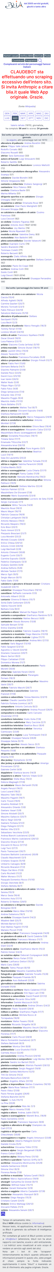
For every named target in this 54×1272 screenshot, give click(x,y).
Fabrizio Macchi (17, 687)
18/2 (17, 791)
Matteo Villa (7, 829)
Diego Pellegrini (9, 826)
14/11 (10, 454)
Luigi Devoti (7, 275)
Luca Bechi (6, 322)
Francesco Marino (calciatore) (16, 838)
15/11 (19, 1100)
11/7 (18, 404)
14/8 (41, 335)
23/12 (47, 429)
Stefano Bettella (9, 886)
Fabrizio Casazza (9, 514)
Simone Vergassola (10, 181)
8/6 (39, 971)
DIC (46, 118)
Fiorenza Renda (8, 1172)
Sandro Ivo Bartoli (19, 1062)
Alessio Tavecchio (10, 354)
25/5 (27, 602)
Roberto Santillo (9, 162)
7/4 (21, 391)
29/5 (23, 901)
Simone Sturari (25, 347)
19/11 (35, 1112)
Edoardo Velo (7, 395)
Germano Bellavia (9, 366)
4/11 (22, 1096)
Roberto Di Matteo (10, 901)
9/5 (15, 574)
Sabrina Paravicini (27, 464)
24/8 (19, 627)
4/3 (33, 1024)
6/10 (27, 967)
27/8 (12, 423)
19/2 (42, 476)
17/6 (19, 328)
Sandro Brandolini (9, 247)
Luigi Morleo (39, 1059)
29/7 (24, 653)
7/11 (20, 571)
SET (23, 118)
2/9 (18, 549)
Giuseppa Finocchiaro (23, 590)
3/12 (17, 385)
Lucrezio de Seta (38, 498)
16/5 (18, 338)
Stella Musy (19, 779)
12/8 (41, 612)
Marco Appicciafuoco (21, 1178)
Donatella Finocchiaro (19, 435)
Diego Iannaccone (10, 391)
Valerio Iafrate (18, 125)
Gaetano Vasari (8, 810)
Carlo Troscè (7, 801)
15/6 (13, 986)
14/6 (40, 410)
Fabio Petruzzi (8, 310)
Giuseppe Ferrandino (41, 278)
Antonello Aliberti (9, 596)
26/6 (26, 1093)
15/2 (42, 949)
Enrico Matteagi (18, 1203)
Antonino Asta (8, 898)
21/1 (17, 530)
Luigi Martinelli (8, 549)
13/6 (22, 363)
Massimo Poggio (9, 398)
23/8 (16, 731)
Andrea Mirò (36, 640)
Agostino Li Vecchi (10, 650)
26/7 (28, 687)
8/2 (17, 609)
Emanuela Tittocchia (11, 442)
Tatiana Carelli (31, 1175)
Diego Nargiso (17, 1197)
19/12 (38, 590)
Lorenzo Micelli (8, 332)
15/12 (31, 961)
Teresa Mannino (32, 697)
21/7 (23, 533)
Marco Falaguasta (36, 417)
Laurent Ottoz (15, 351)
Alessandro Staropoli (22, 1194)
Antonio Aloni (17, 225)
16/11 (34, 435)
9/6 (41, 1122)
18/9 (16, 1018)
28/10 (21, 445)
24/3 (19, 952)
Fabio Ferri (13, 363)
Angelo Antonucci (35, 1137)
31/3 (22, 596)
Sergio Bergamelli (26, 1150)
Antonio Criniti (8, 546)
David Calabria (34, 936)
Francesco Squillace (28, 335)
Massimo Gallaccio (10, 816)
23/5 (18, 373)
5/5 (18, 1144)
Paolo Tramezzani (10, 851)
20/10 (17, 819)
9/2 (19, 467)
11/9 (37, 473)
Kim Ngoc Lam (31, 993)
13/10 (44, 634)
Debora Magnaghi (10, 782)
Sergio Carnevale (9, 502)
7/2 (22, 867)
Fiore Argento (33, 448)
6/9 (23, 864)
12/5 (31, 1071)
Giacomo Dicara (9, 842)
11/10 (31, 879)
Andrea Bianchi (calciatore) (14, 835)
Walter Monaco (8, 876)
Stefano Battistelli (9, 1043)
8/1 (21, 882)
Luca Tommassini (31, 735)
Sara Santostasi (16, 155)
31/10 (29, 1081)
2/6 (16, 382)
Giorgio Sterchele (9, 882)
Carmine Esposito (9, 558)
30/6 (39, 464)
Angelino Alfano (17, 1081)
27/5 (45, 640)
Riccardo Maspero (10, 524)
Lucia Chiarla (32, 470)
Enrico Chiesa (8, 543)
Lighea (34, 637)
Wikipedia (30, 106)
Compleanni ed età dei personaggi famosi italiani (27, 65)
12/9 (50, 498)
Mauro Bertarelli (23, 785)
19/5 (17, 801)
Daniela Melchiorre (18, 1071)
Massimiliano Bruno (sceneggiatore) (18, 432)
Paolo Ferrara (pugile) (11, 1093)
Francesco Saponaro (28, 1122)
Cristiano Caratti (9, 1200)
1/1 (21, 804)
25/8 (31, 835)
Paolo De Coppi (20, 266)
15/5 (14, 319)
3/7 (33, 1040)
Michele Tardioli (9, 571)
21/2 (21, 823)
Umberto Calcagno (10, 864)
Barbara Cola (7, 609)
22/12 (37, 1141)
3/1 (42, 448)
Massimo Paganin (9, 797)
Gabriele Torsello (33, 974)
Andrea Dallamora (10, 914)
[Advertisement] (27, 32)
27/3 (21, 489)
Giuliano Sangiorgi (33, 184)
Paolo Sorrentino (9, 1119)
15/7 (32, 599)
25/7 (18, 920)
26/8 (19, 1153)
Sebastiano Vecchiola (11, 832)
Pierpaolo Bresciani (10, 533)
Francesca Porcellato (29, 357)
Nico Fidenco (19, 187)
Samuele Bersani (9, 624)
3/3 (24, 561)
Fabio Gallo (6, 580)
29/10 (19, 546)
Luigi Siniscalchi (27, 159)
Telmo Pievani (17, 967)
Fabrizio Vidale (29, 775)
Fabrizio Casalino (31, 631)
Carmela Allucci (8, 1052)
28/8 (33, 738)
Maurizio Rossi (8, 508)
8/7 (19, 886)
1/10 (21, 624)
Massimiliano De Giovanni (13, 492)
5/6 (19, 568)
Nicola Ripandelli (17, 231)
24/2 (46, 1005)
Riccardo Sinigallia (21, 1024)
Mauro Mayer (7, 511)
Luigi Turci (6, 848)
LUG (7, 118)
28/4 (21, 539)
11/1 (20, 1207)
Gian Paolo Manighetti (26, 206)
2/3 (15, 322)
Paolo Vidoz (7, 1090)
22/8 (25, 413)
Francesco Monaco (27, 939)
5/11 (21, 741)
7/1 (20, 502)
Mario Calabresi (32, 989)
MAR (22, 113)
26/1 (31, 1210)
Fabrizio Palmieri (9, 489)
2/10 (29, 760)
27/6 (42, 1191)
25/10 (17, 376)
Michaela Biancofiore (11, 1078)
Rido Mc (26, 1106)
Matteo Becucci (31, 618)
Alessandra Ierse (9, 445)
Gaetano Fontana (9, 823)
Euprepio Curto (17, 243)
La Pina (4, 1103)
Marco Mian (19, 911)
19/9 (38, 1068)
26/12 (35, 838)
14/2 (44, 735)
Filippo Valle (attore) (18, 146)
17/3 (15, 716)
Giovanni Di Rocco (10, 845)
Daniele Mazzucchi (23, 1002)
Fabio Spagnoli (8, 646)
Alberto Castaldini (29, 1191)
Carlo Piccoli (18, 1037)
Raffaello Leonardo (22, 593)
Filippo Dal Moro (9, 870)
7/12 (22, 354)
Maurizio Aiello (8, 401)
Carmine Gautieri (9, 303)
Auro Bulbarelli (20, 980)
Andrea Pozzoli (37, 709)
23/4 (32, 495)
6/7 (34, 407)
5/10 (25, 313)
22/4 (39, 486)
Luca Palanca (7, 341)
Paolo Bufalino (8, 404)
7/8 (29, 492)
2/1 (43, 722)
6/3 (21, 1043)
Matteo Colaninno (34, 1084)
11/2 (19, 873)
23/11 (18, 341)
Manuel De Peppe (28, 612)
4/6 (39, 432)
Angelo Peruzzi (8, 788)
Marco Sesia (7, 895)
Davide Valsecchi (32, 240)
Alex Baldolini (21, 237)
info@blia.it (11, 1239)
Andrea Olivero (35, 1005)
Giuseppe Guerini (20, 917)
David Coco (7, 376)
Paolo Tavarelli (19, 1008)
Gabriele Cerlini (8, 769)
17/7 (17, 439)
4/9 (21, 565)
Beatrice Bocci (31, 725)
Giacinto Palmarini (10, 369)
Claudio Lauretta (18, 700)
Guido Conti (7, 272)
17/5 (30, 958)
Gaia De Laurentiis (10, 458)
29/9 (48, 417)
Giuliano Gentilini (9, 565)
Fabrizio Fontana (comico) (14, 703)
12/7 (49, 360)
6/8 (28, 1046)
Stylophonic (19, 760)
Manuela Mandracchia (28, 476)
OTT (31, 118)
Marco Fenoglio (32, 325)
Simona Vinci (7, 1169)
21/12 (43, 996)
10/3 (11, 892)
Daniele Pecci (7, 373)
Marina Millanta (8, 193)
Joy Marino (19, 228)
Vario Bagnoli (16, 643)
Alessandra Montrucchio (23, 1163)
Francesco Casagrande (31, 933)
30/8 (17, 1134)
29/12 (19, 543)
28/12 (26, 1078)
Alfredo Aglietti (8, 300)
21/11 (43, 470)
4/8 (15, 388)
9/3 (13, 908)
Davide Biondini (20, 177)
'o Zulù (12, 1100)
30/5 (31, 672)
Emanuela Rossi (30, 203)
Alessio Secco (27, 744)
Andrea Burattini (32, 143)
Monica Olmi (19, 1046)
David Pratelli (32, 996)
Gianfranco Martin (29, 949)
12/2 (44, 461)
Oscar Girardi (7, 338)
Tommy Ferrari (8, 328)
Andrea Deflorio (9, 568)
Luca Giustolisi (22, 1049)
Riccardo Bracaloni (10, 867)
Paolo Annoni (7, 530)
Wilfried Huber (18, 1185)
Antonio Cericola (23, 706)
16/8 (38, 1150)
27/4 (20, 842)
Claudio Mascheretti (11, 857)
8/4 (41, 725)
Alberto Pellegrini (24, 1141)
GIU (46, 113)
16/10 (47, 1084)
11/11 (41, 637)
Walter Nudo (7, 382)
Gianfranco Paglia (28, 1011)
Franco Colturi (8, 1153)
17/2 (43, 989)
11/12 (19, 401)
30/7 (19, 555)
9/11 (19, 577)
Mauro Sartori (8, 656)
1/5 (34, 593)
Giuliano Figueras (20, 221)
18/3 (25, 517)
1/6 (23, 807)
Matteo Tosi (26, 407)
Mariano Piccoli (8, 930)
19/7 (22, 797)
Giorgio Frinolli (38, 360)
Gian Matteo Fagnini (11, 927)
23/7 (25, 442)
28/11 (15, 587)
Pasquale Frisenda (22, 977)
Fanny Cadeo (26, 473)
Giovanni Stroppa (9, 209)
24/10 (19, 310)
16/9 (19, 300)
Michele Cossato (9, 539)
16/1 (22, 914)
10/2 (29, 779)
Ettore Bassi (39, 426)
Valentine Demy (27, 234)
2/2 (40, 775)
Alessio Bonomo (21, 621)
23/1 (21, 306)
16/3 (43, 325)
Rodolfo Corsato (9, 149)
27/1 (15, 848)
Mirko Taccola (19, 505)
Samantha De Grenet (21, 1181)
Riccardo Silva (23, 999)
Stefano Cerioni (44, 259)
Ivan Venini (6, 379)
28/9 (28, 1037)
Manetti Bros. (33, 1115)
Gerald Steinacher (18, 1188)
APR (31, 113)
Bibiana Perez (24, 1156)
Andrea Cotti (17, 269)
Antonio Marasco (9, 520)
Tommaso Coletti (9, 250)
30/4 (24, 1166)
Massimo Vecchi (31, 1027)
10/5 (13, 483)
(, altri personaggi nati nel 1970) (27, 137)
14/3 (33, 772)
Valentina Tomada (31, 461)
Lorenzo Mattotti (41, 165)
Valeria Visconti (8, 605)
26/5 (15, 379)
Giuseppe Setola (9, 741)
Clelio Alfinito (20, 256)
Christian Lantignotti (11, 517)
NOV (39, 118)
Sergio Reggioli (26, 1068)
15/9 (35, 785)
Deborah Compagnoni (31, 955)
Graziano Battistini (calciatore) (16, 854)
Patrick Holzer (8, 952)
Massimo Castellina (26, 971)
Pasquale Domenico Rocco (14, 879)
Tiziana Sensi (7, 439)
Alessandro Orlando (10, 807)
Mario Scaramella (20, 495)
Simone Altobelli (9, 813)
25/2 (22, 458)
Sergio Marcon (8, 577)
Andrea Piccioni (25, 1056)
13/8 (33, 621)
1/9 (18, 810)
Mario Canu (6, 964)
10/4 (11, 297)
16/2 (19, 508)
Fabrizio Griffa (30, 1159)
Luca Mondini (7, 536)
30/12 (43, 1027)
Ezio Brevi (6, 527)
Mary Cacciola (33, 722)
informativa (38, 1223)
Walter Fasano (20, 1021)
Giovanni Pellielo (9, 1207)
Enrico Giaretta (8, 627)
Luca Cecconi (7, 218)
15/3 (28, 1197)
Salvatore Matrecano (11, 313)
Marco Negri (7, 819)
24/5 (21, 1200)
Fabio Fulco (6, 388)
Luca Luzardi (7, 791)
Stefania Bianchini (9, 1096)
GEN (7, 113)
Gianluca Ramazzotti (11, 413)
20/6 (12, 1103)
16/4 (48, 426)
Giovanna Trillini (23, 1147)
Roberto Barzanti (9, 253)
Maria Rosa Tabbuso (18, 1087)
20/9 (31, 980)
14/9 (46, 933)
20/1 (14, 527)
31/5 (21, 1119)
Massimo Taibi (8, 794)
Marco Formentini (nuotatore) (15, 1040)
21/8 (22, 369)
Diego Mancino (33, 634)
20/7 (21, 303)
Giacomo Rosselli (9, 152)
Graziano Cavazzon (10, 653)
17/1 (32, 1087)
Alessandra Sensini (18, 1210)
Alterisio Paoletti (34, 1065)
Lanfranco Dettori (18, 961)
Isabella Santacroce (10, 1166)
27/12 (23, 845)
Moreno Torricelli (9, 306)
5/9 (42, 357)
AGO (15, 118)
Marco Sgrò (7, 574)
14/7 (22, 366)
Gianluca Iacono (21, 772)
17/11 (18, 898)
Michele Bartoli (8, 923)
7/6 (38, 719)
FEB (15, 113)
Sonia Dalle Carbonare (12, 602)
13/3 (33, 1049)
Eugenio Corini (8, 555)
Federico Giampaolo (11, 561)
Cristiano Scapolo (10, 860)
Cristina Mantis (8, 467)
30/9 (22, 558)
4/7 (30, 703)
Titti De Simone (8, 1074)
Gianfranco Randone (37, 615)
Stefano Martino (27, 486)
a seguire (12, 140)
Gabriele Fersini (20, 672)
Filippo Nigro (7, 385)
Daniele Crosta (8, 1144)
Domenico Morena (10, 662)
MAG (38, 113)
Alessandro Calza (34, 429)
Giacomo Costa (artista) (21, 344)
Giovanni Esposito (27, 410)
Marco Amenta (16, 1109)
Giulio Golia (30, 719)
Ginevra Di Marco (20, 599)
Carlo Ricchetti (8, 873)
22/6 (20, 1052)
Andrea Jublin (25, 1112)
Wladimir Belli (7, 920)
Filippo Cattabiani (9, 659)
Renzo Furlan (20, 958)
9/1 (36, 1194)
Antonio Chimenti (9, 552)
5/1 (49, 615)
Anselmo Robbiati (9, 804)
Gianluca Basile (17, 190)
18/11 (36, 347)
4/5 (19, 605)
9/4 (20, 398)
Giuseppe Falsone (20, 738)
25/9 (39, 1163)
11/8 (22, 659)
